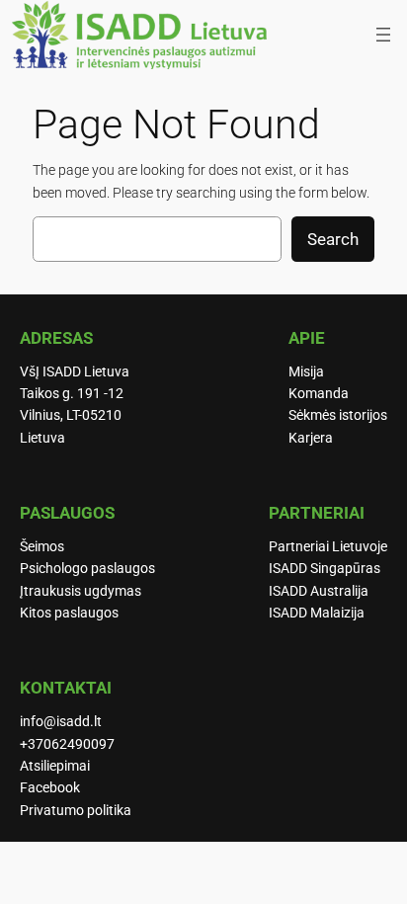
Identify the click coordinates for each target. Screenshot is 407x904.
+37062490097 (67, 744)
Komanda (318, 393)
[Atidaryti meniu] (383, 34)
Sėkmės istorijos (337, 415)
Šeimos (42, 546)
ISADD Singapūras (324, 568)
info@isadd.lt (61, 721)
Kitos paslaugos (69, 613)
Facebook (50, 788)
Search (333, 239)
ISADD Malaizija (317, 613)
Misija (306, 372)
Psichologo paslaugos (87, 568)
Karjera (310, 438)
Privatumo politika (75, 810)
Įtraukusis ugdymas (80, 591)
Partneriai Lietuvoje (328, 546)
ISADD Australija (318, 591)
